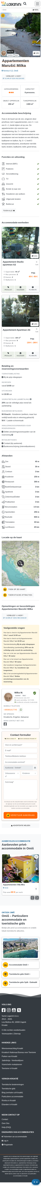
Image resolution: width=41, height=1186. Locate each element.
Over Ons (5, 1123)
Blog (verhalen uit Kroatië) (12, 1093)
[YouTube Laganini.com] (14, 1010)
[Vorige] (6, 868)
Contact (5, 1119)
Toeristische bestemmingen (13, 1084)
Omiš (4, 10)
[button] (20, 563)
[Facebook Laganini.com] (3, 1010)
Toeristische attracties (20, 595)
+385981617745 (10, 710)
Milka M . (10, 52)
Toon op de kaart (17, 589)
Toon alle (8, 210)
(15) (35, 324)
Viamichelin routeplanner (12, 1064)
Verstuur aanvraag (22, 815)
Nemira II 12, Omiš (10, 71)
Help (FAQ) (6, 1127)
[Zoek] (25, 4)
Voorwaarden (7, 1034)
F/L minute (33, 290)
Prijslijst (8, 290)
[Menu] (37, 3)
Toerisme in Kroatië (9, 1068)
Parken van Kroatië (9, 1056)
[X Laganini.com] (19, 1010)
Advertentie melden (21, 825)
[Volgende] (35, 868)
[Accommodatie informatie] (36, 888)
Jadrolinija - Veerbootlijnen (12, 1060)
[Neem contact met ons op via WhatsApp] (20, 709)
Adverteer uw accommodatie (15, 1137)
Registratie (8, 1145)
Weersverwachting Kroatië (12, 1048)
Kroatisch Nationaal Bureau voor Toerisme (19, 1052)
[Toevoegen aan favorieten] (36, 857)
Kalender (20, 290)
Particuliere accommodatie (12, 1097)
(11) (35, 256)
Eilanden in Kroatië (9, 1104)
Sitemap (17, 1034)
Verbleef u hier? (14, 77)
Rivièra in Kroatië (9, 1100)
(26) (37, 53)
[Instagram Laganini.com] (9, 1010)
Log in (5, 1141)
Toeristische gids (8, 1089)
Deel (36, 10)
